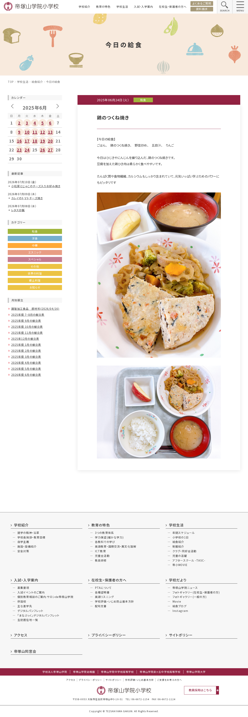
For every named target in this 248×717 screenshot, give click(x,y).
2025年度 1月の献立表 (26, 345)
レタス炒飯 (18, 210)
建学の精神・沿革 (28, 533)
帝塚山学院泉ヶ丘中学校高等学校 (160, 672)
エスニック (35, 252)
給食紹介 (37, 82)
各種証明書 (102, 592)
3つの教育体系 (104, 533)
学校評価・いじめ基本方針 (139, 679)
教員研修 (101, 560)
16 (19, 141)
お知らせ (34, 287)
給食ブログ (179, 606)
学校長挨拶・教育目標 (31, 537)
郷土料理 (35, 280)
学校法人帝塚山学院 (54, 672)
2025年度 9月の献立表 (26, 321)
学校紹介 (84, 7)
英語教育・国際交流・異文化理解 (115, 546)
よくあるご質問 (201, 3)
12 (42, 132)
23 (19, 150)
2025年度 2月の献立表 (26, 351)
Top (11, 82)
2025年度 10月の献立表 (27, 327)
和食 (35, 231)
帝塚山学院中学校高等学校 (117, 672)
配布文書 (101, 606)
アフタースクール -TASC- (188, 560)
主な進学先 (24, 606)
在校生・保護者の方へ (173, 7)
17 (27, 141)
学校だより (177, 579)
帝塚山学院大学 (196, 672)
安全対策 (23, 551)
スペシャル (35, 259)
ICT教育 (100, 551)
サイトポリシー (181, 634)
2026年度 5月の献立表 (26, 369)
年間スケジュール (183, 533)
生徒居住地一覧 (27, 620)
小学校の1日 (180, 537)
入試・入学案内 (143, 7)
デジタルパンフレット (30, 611)
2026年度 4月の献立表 (26, 363)
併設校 (21, 601)
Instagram (180, 611)
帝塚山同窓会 (25, 651)
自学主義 (23, 542)
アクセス (20, 634)
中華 (35, 245)
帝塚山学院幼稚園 (84, 672)
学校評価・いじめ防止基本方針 (114, 601)
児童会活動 (102, 556)
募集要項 (23, 588)
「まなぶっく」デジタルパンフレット (38, 615)
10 (27, 132)
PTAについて (103, 588)
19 (42, 141)
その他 (35, 266)
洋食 (35, 238)
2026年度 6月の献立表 (26, 375)
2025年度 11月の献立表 (27, 333)
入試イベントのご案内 (31, 592)
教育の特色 (103, 7)
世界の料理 (35, 273)
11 (34, 132)
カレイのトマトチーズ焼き (27, 198)
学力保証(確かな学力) (109, 537)
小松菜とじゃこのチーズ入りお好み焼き (35, 186)
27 (50, 150)
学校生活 (122, 7)
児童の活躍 (179, 556)
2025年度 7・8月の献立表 (27, 315)
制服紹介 (178, 546)
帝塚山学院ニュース (185, 588)
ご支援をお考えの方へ (169, 679)
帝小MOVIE (180, 565)
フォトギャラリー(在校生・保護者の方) (196, 592)
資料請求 (202, 9)
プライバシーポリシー (108, 634)
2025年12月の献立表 (25, 339)
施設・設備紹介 (27, 546)
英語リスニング (104, 597)
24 (27, 150)
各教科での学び (105, 542)
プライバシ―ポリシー (90, 679)
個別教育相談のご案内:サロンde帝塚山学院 (45, 597)
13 (50, 132)
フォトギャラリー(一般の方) (189, 597)
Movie (176, 601)
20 (50, 141)
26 (42, 150)
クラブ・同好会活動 (184, 551)
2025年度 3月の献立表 (26, 357)
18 (34, 141)
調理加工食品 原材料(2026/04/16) (35, 309)
